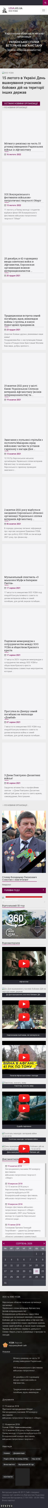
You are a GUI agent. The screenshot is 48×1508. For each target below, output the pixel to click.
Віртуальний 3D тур (26, 1464)
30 (42, 1277)
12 (18, 1265)
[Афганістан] (24, 963)
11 (11, 1265)
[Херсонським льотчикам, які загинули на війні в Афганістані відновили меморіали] (24, 1016)
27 (24, 1277)
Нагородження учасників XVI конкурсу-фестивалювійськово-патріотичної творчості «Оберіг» (21, 1412)
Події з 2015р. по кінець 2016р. (16, 1459)
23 (42, 1271)
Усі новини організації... (16, 805)
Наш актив (36, 1459)
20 (24, 1271)
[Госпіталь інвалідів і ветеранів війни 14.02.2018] (24, 1135)
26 (18, 1277)
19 (18, 1271)
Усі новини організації (15, 107)
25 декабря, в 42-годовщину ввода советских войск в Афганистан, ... (26, 1380)
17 (5, 1271)
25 (11, 1277)
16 (42, 1265)
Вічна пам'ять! (9, 1464)
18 (11, 1271)
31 (5, 1283)
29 (36, 1277)
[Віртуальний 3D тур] (24, 924)
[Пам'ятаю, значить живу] (24, 1082)
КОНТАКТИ (8, 1477)
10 (5, 1265)
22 (36, 1271)
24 (5, 1277)
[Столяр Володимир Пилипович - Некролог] (24, 842)
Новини (7, 1453)
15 (36, 1265)
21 (30, 1271)
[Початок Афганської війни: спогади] (24, 1057)
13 (24, 1265)
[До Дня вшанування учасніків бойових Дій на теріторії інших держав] (24, 990)
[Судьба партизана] (24, 1108)
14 (30, 1265)
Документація (19, 1453)
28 (30, 1277)
